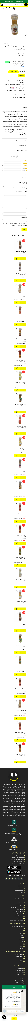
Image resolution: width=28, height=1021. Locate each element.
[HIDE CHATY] (4, 1017)
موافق (14, 1018)
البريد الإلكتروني (23, 217)
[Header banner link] (14, 1)
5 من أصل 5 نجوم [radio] (16, 191)
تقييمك (25, 191)
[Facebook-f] (9, 878)
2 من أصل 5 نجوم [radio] (20, 191)
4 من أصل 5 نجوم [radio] (18, 191)
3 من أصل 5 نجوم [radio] (19, 191)
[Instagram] (18, 878)
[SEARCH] (2, 5)
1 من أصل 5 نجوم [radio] (21, 191)
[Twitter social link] (16, 97)
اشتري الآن (21, 75)
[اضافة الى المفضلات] (16, 241)
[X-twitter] (12, 878)
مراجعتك (25, 194)
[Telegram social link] (14, 97)
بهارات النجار (18, 94)
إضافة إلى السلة (13, 71)
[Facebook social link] (17, 97)
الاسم (25, 211)
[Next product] (4, 43)
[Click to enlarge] (25, 35)
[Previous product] (7, 43)
